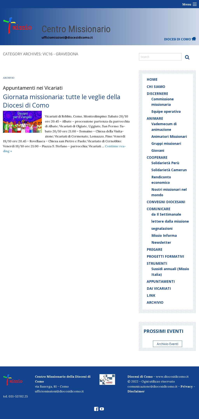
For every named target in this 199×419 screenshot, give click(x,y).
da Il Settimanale (166, 214)
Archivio (8, 77)
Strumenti (157, 263)
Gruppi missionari (166, 143)
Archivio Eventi (167, 344)
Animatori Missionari (169, 136)
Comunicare (158, 208)
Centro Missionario (76, 29)
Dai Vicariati (159, 288)
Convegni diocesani (166, 202)
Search (187, 57)
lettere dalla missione (170, 221)
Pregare (154, 249)
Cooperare (157, 157)
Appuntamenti (161, 281)
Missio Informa (164, 235)
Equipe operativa (166, 111)
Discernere (157, 93)
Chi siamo (156, 86)
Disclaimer (136, 391)
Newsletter (161, 242)
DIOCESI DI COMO (178, 39)
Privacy (187, 386)
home (152, 79)
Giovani (157, 150)
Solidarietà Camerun (169, 169)
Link (151, 295)
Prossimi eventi (163, 331)
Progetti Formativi (165, 256)
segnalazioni (162, 228)
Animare (155, 118)
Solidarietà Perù (165, 162)
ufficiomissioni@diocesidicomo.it (67, 37)
